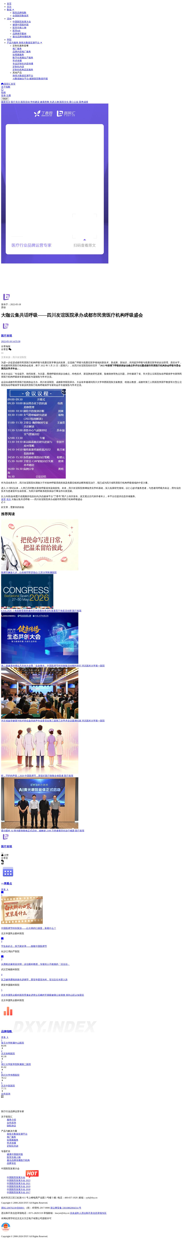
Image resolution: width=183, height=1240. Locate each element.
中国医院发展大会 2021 (18, 1183)
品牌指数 (7, 1031)
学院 (9, 39)
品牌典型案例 (19, 33)
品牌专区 (11, 1163)
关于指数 (5, 87)
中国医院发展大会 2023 (18, 1180)
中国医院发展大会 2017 (18, 1192)
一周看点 (6, 883)
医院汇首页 (9, 84)
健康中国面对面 (21, 24)
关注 (9, 6)
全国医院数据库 (21, 15)
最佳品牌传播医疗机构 (18, 1160)
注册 (8, 95)
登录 (3, 95)
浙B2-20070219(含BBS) (13, 1208)
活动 (9, 18)
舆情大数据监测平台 (17, 1134)
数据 (9, 9)
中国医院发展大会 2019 (18, 1186)
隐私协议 (11, 1125)
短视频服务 (12, 1140)
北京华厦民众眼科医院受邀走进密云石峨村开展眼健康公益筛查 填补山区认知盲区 (42, 995)
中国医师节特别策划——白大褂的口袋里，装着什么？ (28, 928)
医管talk (16, 30)
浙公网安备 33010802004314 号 (65, 1208)
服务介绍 (11, 1119)
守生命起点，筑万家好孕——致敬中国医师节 (24, 946)
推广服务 (11, 1137)
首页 (9, 3)
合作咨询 (11, 1122)
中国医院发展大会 (22, 21)
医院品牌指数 (19, 12)
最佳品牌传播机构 (22, 36)
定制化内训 (12, 1146)
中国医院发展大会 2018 (18, 1189)
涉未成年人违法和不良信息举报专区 (88, 1213)
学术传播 (11, 1143)
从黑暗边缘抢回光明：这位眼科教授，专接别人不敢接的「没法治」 (35, 964)
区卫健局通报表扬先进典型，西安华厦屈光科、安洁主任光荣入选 (34, 979)
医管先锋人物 (19, 27)
